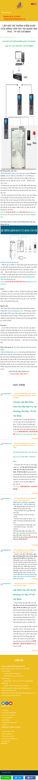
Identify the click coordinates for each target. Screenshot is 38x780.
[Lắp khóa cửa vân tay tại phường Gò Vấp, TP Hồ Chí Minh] (6, 584)
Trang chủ (5, 710)
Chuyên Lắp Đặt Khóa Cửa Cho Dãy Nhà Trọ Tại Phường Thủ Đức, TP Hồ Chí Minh (24, 395)
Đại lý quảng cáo (7, 717)
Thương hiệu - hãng (8, 731)
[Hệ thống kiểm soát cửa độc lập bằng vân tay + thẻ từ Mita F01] (6, 499)
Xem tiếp (35, 438)
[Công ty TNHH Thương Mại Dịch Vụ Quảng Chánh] (19, 5)
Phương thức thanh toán (10, 722)
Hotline (7, 777)
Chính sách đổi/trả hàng (9, 712)
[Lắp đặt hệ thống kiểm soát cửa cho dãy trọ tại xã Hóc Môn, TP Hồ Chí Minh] (6, 444)
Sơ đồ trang (6, 720)
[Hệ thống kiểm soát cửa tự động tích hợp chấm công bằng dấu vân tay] (6, 551)
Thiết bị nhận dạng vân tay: (9, 262)
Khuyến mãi (6, 741)
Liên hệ (5, 725)
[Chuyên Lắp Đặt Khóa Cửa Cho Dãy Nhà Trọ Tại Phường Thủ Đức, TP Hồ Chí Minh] (6, 394)
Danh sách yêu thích (8, 715)
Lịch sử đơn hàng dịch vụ (10, 738)
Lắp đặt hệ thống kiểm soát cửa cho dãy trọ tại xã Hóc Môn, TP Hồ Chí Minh (24, 445)
